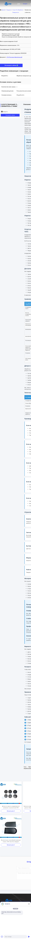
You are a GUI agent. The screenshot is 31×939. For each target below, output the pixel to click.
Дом (18, 4)
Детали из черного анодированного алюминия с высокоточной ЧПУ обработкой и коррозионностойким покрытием (11, 807)
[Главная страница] (8, 3)
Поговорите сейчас (10, 65)
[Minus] (29, 904)
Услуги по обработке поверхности (17, 11)
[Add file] (2, 936)
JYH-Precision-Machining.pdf (14, 57)
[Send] (29, 936)
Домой (3, 9)
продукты (8, 9)
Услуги (25, 4)
